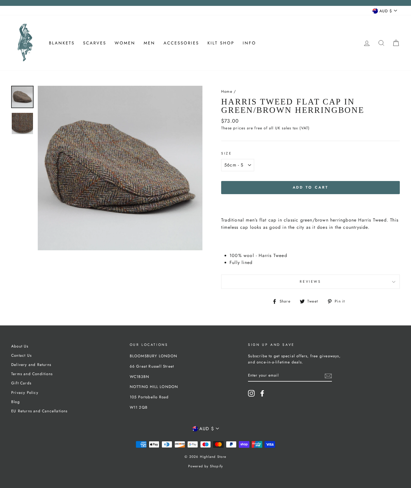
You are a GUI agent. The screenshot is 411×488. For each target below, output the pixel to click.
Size (226, 153)
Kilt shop (220, 43)
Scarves (94, 43)
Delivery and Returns (31, 364)
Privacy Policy (24, 392)
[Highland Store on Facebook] (262, 393)
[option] (120, 168)
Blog (15, 401)
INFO (249, 43)
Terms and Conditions (32, 374)
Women (125, 43)
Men (149, 43)
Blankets (62, 43)
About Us (20, 346)
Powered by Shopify (205, 466)
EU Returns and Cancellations (39, 411)
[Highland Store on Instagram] (251, 393)
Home (226, 91)
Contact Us (21, 355)
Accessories (181, 43)
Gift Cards (21, 383)
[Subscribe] (328, 375)
